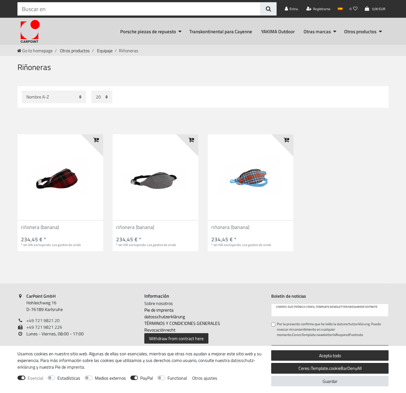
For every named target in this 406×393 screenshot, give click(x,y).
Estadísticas (68, 378)
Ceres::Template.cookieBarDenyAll (330, 368)
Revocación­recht (159, 329)
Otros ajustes (204, 378)
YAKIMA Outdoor (278, 31)
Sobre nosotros (158, 303)
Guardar (330, 381)
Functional (177, 378)
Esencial (35, 378)
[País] (340, 9)
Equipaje (104, 50)
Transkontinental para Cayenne (220, 31)
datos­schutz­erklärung (164, 316)
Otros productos (360, 31)
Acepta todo (330, 355)
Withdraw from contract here (176, 338)
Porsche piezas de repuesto (148, 31)
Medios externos (110, 378)
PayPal (146, 378)
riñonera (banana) (40, 227)
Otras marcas (317, 31)
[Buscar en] (268, 9)
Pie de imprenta (159, 310)
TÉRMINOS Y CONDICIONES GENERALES (182, 323)
